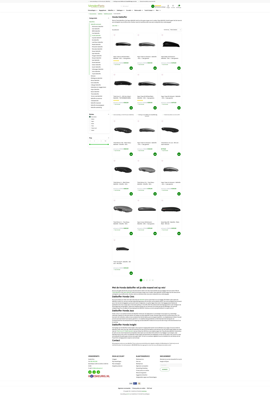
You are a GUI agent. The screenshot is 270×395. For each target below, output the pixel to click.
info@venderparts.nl (97, 368)
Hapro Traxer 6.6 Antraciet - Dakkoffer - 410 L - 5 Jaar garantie (147, 57)
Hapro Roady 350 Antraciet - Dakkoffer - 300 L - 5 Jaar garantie (169, 57)
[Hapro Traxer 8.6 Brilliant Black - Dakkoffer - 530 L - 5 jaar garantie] (147, 83)
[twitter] (98, 372)
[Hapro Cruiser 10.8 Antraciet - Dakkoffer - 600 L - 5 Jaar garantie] (147, 209)
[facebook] (90, 372)
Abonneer (164, 369)
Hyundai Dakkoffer (97, 37)
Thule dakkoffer (116, 292)
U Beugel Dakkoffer (96, 85)
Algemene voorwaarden (124, 388)
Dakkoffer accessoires (96, 98)
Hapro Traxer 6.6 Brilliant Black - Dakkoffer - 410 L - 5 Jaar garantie (121, 57)
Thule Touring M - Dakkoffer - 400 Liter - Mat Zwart (122, 262)
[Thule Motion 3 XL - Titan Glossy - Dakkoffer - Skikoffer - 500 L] (147, 169)
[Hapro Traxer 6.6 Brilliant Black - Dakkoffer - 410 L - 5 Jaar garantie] (123, 44)
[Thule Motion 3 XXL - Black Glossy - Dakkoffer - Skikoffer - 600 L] (123, 130)
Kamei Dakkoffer (95, 91)
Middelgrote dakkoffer (96, 78)
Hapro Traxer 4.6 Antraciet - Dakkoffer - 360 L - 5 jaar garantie (170, 183)
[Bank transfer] (131, 383)
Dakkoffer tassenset (96, 103)
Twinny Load (94, 128)
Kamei (92, 123)
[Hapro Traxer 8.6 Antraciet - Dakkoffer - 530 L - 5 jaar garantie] (171, 83)
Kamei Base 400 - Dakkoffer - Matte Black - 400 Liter (170, 222)
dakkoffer (142, 299)
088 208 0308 (93, 361)
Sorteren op (166, 29)
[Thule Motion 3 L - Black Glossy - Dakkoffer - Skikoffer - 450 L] (123, 169)
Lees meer (114, 25)
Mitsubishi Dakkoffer (97, 46)
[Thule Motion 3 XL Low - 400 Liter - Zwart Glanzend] (171, 130)
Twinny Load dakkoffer (96, 96)
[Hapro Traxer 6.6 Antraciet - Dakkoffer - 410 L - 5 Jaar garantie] (147, 44)
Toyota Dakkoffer (96, 73)
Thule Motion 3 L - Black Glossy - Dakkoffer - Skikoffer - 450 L (121, 183)
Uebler (92, 130)
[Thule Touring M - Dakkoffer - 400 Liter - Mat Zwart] (123, 249)
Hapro (92, 121)
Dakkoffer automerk (96, 24)
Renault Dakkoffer (96, 58)
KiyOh (128, 394)
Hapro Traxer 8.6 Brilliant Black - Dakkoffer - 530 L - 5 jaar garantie (145, 97)
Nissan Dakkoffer (96, 51)
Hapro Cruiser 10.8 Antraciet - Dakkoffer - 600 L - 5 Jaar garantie (145, 222)
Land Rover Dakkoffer (97, 42)
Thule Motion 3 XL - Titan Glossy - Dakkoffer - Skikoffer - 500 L (145, 183)
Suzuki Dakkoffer (96, 67)
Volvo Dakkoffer (96, 71)
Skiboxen (93, 76)
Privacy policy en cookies (138, 388)
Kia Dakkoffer (95, 40)
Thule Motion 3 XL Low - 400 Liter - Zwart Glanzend (170, 143)
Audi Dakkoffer (96, 28)
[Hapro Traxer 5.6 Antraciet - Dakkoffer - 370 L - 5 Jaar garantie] (147, 130)
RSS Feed (149, 388)
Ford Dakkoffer (96, 33)
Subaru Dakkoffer (96, 64)
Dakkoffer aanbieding (96, 107)
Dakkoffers (92, 21)
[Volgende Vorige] (153, 280)
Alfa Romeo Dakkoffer (97, 26)
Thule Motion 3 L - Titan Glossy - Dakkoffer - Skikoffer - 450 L (121, 222)
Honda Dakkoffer (96, 35)
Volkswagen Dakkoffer (97, 69)
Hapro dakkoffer (127, 292)
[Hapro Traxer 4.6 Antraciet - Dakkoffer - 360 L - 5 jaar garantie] (171, 169)
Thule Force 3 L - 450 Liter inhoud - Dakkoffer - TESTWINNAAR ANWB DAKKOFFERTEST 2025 (122, 97)
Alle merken (93, 116)
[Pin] (135, 383)
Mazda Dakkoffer (96, 44)
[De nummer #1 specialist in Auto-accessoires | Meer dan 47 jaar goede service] (96, 6)
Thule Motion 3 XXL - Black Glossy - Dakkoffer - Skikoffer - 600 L (122, 143)
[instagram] (94, 372)
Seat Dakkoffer (95, 60)
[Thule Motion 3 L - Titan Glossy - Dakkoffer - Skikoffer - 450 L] (123, 209)
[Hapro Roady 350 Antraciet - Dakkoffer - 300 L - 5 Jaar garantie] (171, 44)
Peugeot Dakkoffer (97, 55)
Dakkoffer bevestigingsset (97, 105)
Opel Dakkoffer (96, 53)
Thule (92, 125)
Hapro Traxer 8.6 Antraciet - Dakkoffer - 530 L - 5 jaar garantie (170, 97)
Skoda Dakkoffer (96, 62)
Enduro (92, 119)
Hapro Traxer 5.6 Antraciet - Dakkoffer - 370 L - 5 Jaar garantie (147, 143)
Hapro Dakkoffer (95, 89)
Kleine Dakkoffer (95, 80)
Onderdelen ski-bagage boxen (98, 87)
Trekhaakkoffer (95, 100)
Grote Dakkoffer (95, 82)
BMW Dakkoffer (96, 31)
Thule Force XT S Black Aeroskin (125, 331)
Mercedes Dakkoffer (97, 49)
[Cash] (139, 383)
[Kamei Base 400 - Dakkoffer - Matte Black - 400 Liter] (171, 209)
